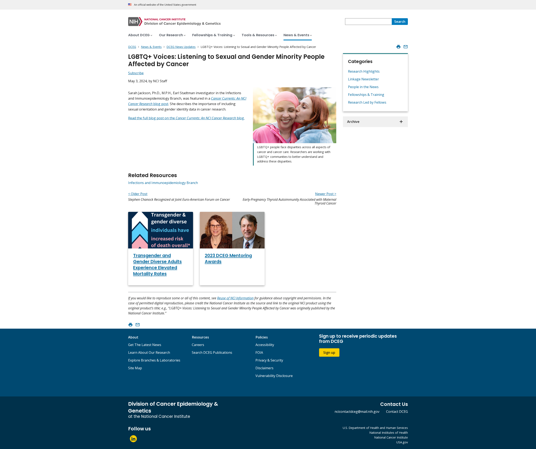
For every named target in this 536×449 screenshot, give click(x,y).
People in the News (363, 87)
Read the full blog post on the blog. (186, 118)
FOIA (259, 352)
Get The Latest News (144, 344)
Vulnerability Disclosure (274, 375)
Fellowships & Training (366, 94)
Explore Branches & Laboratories (154, 360)
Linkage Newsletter (363, 79)
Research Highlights (364, 71)
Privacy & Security (269, 360)
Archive (353, 121)
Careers (198, 344)
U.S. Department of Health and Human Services (375, 428)
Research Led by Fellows (367, 102)
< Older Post (137, 194)
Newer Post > (325, 194)
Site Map (135, 368)
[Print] (398, 46)
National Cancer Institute (391, 437)
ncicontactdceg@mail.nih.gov (357, 411)
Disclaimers (264, 368)
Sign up (329, 352)
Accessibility (264, 344)
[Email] (405, 46)
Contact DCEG (397, 411)
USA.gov (402, 442)
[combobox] (368, 21)
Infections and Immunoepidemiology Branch (163, 182)
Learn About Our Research (149, 352)
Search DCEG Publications (212, 352)
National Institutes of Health (388, 433)
